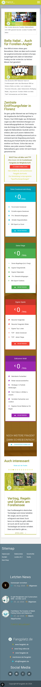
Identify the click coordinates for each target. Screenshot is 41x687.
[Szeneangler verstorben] (6, 585)
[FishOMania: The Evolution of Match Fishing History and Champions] (6, 613)
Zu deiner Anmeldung (20, 167)
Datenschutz (18, 554)
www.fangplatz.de (22, 644)
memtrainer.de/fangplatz (21, 657)
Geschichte (30, 554)
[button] (9, 469)
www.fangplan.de (21, 653)
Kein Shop (5, 560)
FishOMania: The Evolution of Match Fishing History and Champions (23, 612)
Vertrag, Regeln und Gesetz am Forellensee (19, 501)
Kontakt (4, 557)
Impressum (6, 554)
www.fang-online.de (21, 649)
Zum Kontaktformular (22, 444)
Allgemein (33, 586)
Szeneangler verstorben (19, 583)
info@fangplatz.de (22, 661)
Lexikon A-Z (18, 557)
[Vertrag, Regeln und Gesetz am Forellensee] (20, 482)
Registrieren (22, 230)
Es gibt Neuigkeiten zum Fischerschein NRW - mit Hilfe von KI (24, 598)
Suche (29, 557)
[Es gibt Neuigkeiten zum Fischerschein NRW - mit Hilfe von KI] (6, 599)
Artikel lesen (19, 533)
